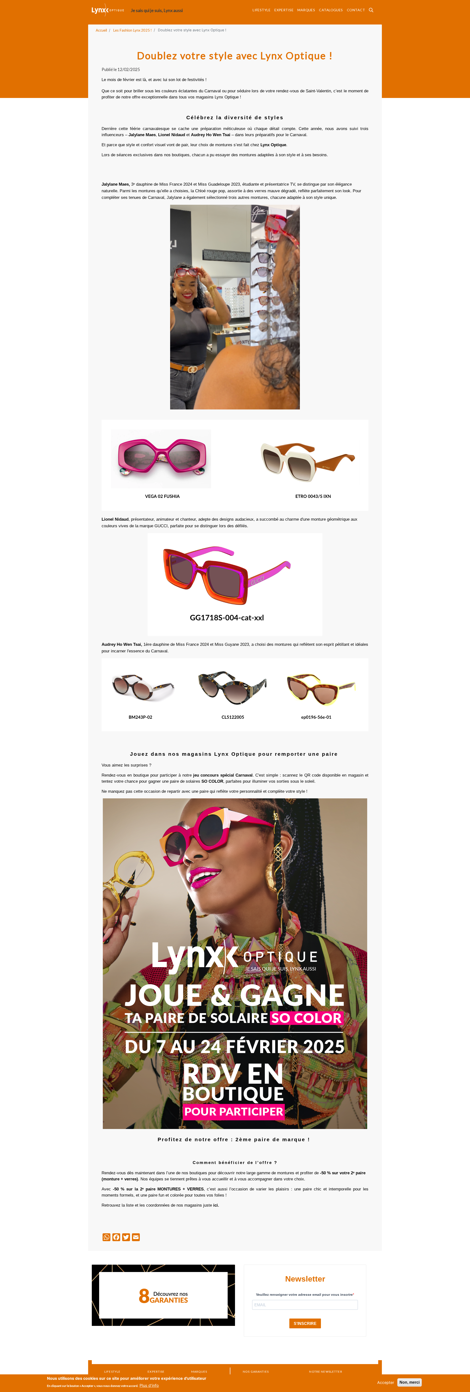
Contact (356, 10)
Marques (306, 10)
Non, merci (410, 1382)
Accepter (385, 1382)
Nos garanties (256, 1371)
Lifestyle (261, 10)
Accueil (101, 30)
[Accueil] (111, 10)
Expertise (284, 10)
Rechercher (372, 11)
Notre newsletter (325, 1371)
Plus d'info (149, 1385)
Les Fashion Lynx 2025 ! (132, 30)
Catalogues (331, 10)
